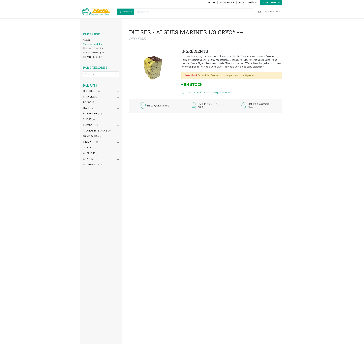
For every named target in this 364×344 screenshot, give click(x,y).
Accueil (86, 40)
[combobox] (101, 74)
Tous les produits (92, 44)
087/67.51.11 (253, 2)
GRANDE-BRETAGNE (97, 130)
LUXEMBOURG (92, 164)
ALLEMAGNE (92, 113)
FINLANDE (90, 142)
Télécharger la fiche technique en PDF (207, 92)
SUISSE (89, 119)
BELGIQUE (91, 91)
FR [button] (240, 2)
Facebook (228, 2)
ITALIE (88, 108)
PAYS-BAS (91, 102)
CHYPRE (89, 159)
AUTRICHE (90, 153)
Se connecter (272, 2)
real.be (211, 2)
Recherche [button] (126, 11)
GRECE (88, 147)
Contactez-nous (270, 11)
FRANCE (90, 96)
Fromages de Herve (93, 57)
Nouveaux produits (93, 48)
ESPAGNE (90, 125)
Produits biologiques (93, 52)
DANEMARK (92, 136)
